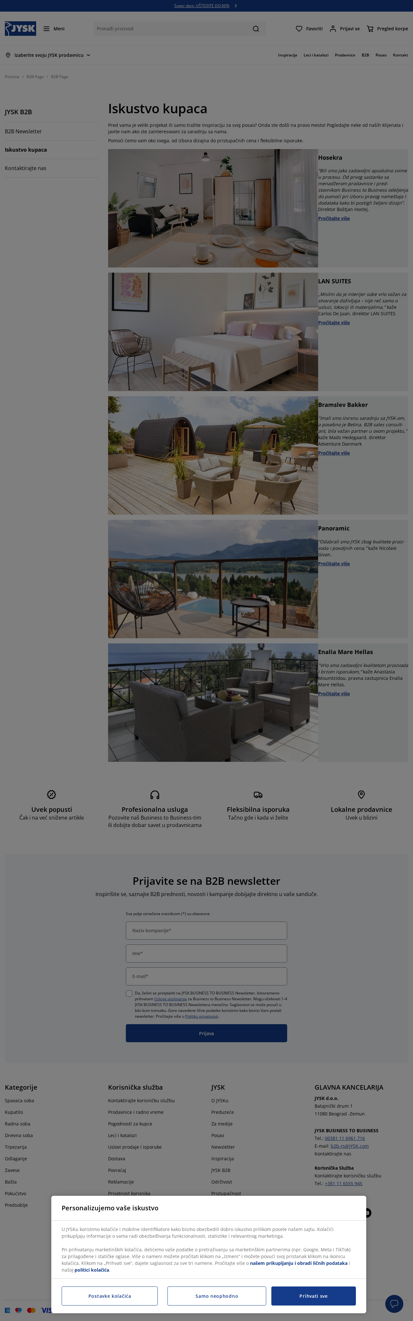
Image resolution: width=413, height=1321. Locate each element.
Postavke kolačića (109, 1296)
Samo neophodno (217, 1296)
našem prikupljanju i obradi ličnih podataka (299, 1263)
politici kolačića (92, 1270)
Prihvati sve (313, 1296)
